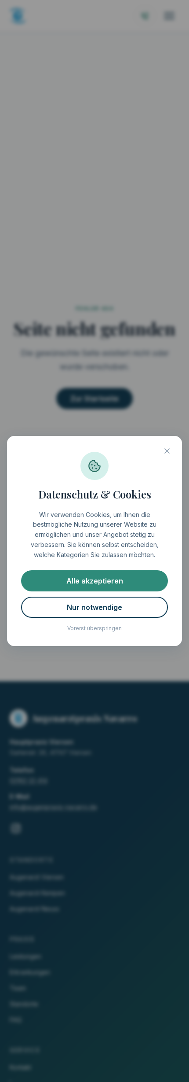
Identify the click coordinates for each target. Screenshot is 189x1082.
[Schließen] (167, 451)
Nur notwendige (94, 607)
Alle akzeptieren (94, 580)
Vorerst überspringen (94, 628)
